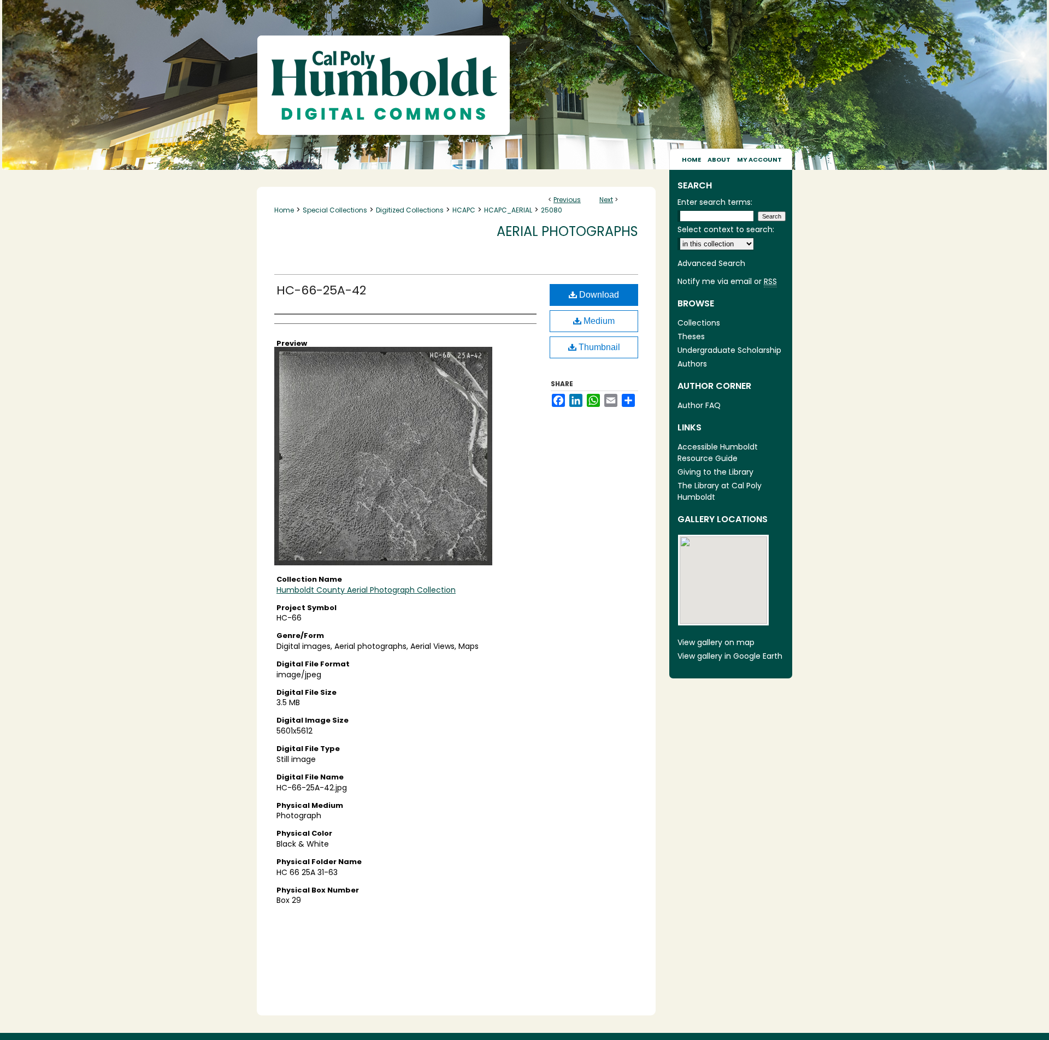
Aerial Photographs (567, 231)
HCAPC (463, 210)
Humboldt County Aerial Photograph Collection (366, 589)
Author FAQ (699, 405)
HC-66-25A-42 (321, 290)
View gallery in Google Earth (729, 656)
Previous (567, 199)
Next (606, 199)
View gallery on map (716, 642)
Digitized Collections (410, 210)
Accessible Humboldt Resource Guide (717, 452)
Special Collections (335, 210)
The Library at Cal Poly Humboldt (719, 491)
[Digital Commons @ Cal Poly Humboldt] (524, 74)
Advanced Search (711, 263)
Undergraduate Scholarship (729, 350)
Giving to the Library (715, 471)
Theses (691, 336)
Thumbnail (598, 347)
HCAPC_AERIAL (508, 210)
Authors (692, 363)
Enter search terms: (714, 202)
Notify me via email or (727, 281)
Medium (598, 321)
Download (598, 294)
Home (284, 210)
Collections (698, 322)
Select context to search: (725, 229)
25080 (551, 210)
